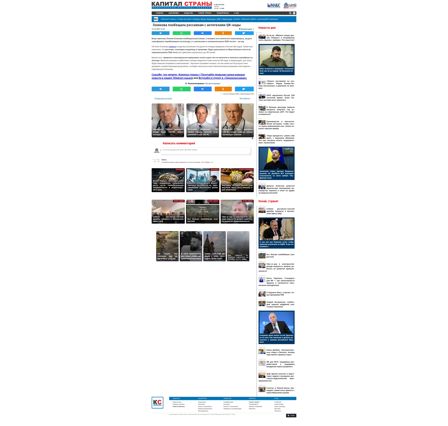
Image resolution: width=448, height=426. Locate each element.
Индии (197, 19)
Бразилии (211, 19)
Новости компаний (255, 406)
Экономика (180, 169)
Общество (188, 13)
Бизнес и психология (231, 406)
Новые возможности (205, 409)
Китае (203, 19)
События (176, 398)
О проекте (277, 402)
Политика (201, 404)
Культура (227, 404)
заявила (172, 47)
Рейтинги (252, 409)
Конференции (228, 402)
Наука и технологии (246, 169)
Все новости (244, 98)
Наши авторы (279, 404)
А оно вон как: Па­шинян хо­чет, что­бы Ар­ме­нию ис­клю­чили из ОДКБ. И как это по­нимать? (277, 244)
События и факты (178, 404)
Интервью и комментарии (233, 409)
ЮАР (219, 19)
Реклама (277, 409)
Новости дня (267, 28)
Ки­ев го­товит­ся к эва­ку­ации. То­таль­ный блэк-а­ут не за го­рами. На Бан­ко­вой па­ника (277, 71)
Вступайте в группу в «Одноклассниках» (223, 78)
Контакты (277, 411)
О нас (236, 13)
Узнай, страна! (205, 13)
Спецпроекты (223, 13)
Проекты (252, 398)
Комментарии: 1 (247, 29)
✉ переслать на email (163, 99)
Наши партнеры (279, 406)
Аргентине (227, 19)
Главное (159, 13)
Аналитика (174, 13)
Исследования (203, 411)
